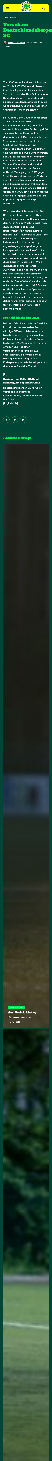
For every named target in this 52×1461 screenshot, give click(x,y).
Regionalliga (12, 18)
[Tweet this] (15, 419)
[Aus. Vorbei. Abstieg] (26, 736)
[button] (7, 8)
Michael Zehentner (16, 42)
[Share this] (6, 419)
